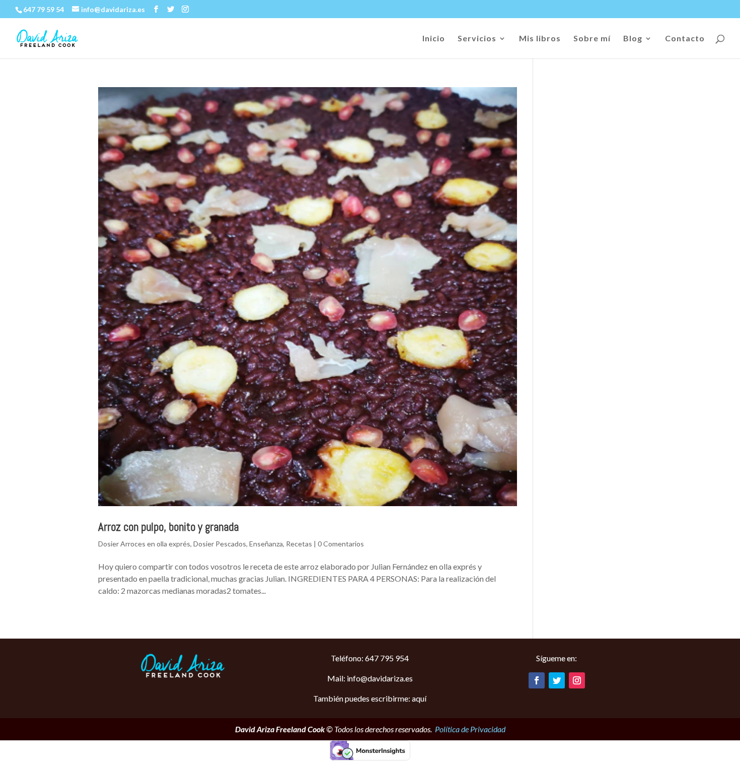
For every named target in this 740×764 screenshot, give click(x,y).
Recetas (299, 543)
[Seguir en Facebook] (537, 680)
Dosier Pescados (219, 543)
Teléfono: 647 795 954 (370, 658)
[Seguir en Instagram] (577, 680)
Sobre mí (592, 39)
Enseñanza (266, 543)
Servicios (477, 39)
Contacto (685, 39)
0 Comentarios (341, 543)
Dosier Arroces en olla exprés (144, 543)
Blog (632, 39)
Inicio (433, 39)
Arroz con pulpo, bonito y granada (168, 526)
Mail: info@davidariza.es (370, 678)
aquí (419, 698)
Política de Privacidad (470, 729)
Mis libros (540, 39)
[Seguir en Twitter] (557, 680)
